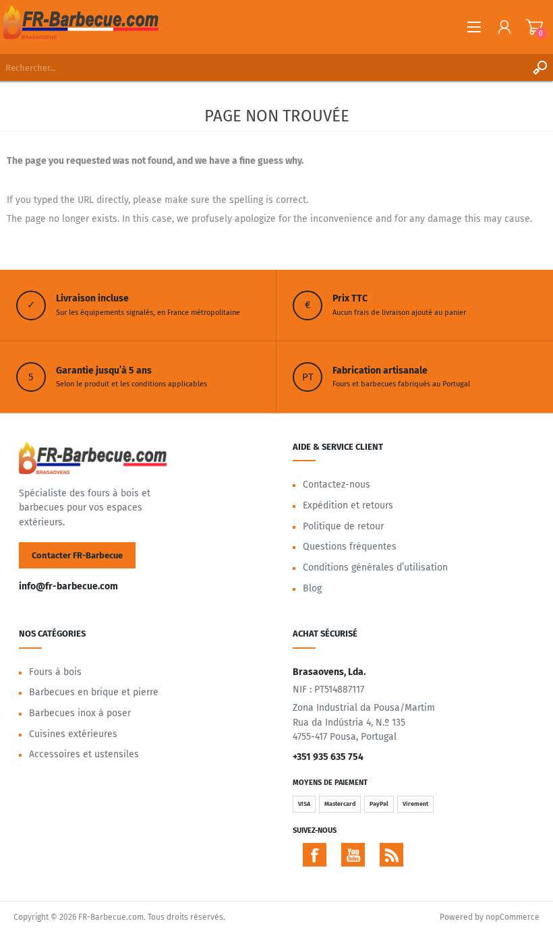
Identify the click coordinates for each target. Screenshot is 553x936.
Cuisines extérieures (73, 734)
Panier (534, 27)
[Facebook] (314, 855)
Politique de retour (343, 526)
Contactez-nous (336, 484)
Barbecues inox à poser (80, 713)
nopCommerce (513, 917)
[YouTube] (353, 855)
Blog (312, 588)
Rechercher (539, 67)
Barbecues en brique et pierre (93, 692)
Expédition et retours (348, 505)
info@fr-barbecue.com (68, 586)
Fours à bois (55, 672)
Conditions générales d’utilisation (375, 567)
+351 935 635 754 (328, 757)
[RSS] (391, 855)
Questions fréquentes (350, 546)
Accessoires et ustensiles (84, 754)
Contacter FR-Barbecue (77, 555)
